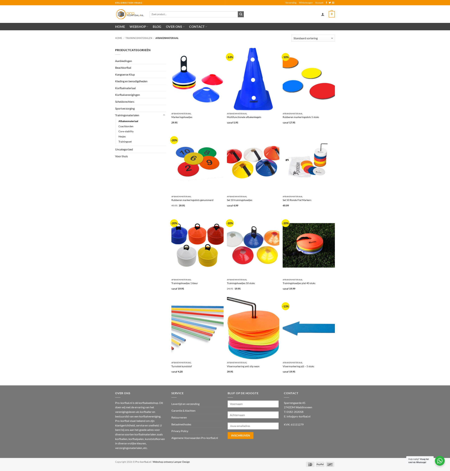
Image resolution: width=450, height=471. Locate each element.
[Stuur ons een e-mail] (333, 3)
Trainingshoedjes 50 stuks (241, 283)
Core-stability (126, 131)
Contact (197, 27)
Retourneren (179, 417)
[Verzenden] (241, 14)
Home (120, 27)
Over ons (174, 27)
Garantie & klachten (183, 410)
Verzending (291, 2)
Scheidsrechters (124, 101)
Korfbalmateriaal (125, 88)
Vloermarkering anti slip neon (243, 366)
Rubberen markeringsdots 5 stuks (301, 117)
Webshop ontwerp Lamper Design (171, 461)
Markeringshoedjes (181, 117)
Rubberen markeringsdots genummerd (192, 200)
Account (319, 2)
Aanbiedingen (123, 61)
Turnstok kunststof (181, 366)
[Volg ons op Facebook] (326, 3)
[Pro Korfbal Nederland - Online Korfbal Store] (129, 14)
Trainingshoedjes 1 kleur (184, 283)
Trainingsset (125, 141)
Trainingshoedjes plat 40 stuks (299, 283)
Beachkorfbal (123, 67)
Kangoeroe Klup (125, 74)
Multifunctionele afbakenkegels (244, 117)
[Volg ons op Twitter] (330, 3)
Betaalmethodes (181, 424)
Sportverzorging (125, 108)
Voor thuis (121, 156)
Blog (157, 27)
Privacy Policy (179, 431)
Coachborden (125, 126)
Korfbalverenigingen (127, 94)
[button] (322, 14)
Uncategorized (124, 149)
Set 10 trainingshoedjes (239, 200)
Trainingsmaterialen (139, 38)
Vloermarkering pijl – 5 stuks (298, 366)
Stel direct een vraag (128, 2)
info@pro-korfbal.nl (298, 416)
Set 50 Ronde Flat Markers (297, 200)
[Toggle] (164, 115)
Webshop (138, 27)
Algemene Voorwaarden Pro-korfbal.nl (194, 437)
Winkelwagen (306, 2)
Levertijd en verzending (185, 403)
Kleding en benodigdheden (131, 81)
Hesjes (122, 136)
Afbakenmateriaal (128, 121)
